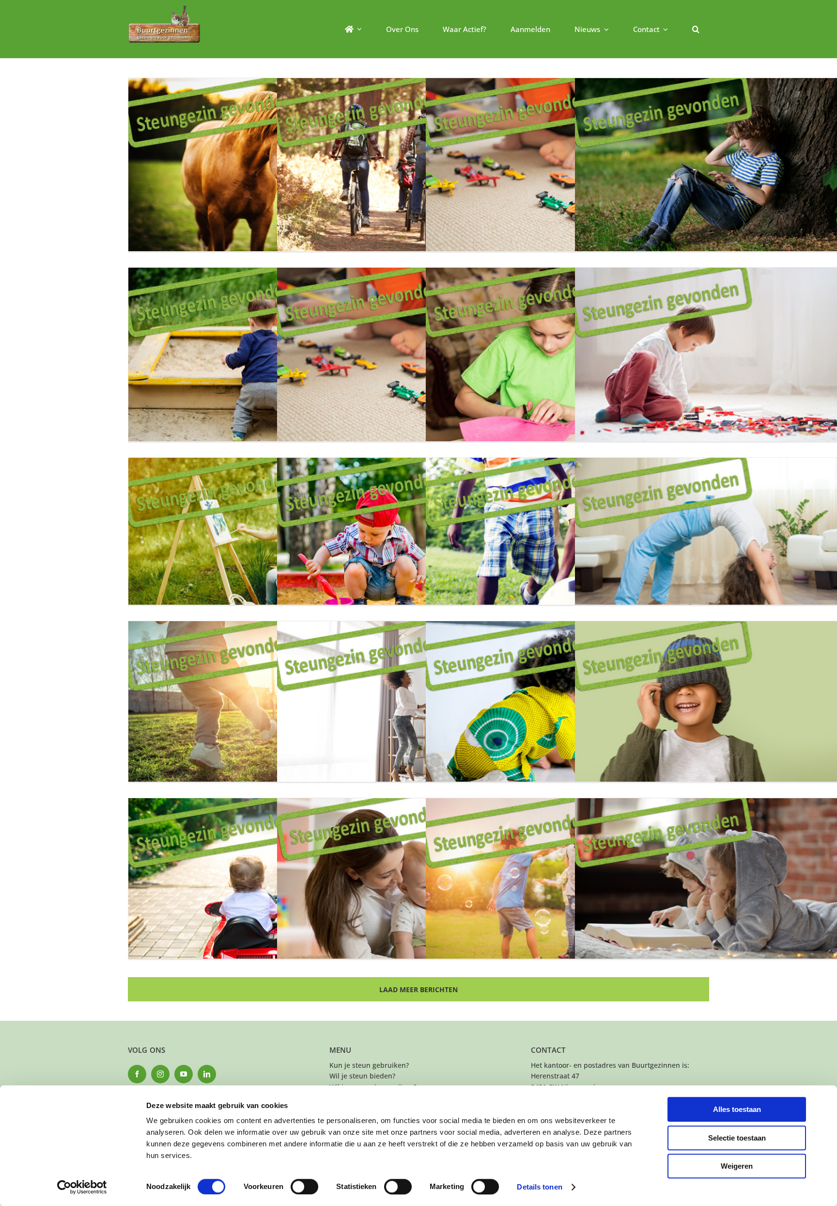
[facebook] (137, 1074)
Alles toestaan (737, 1109)
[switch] (304, 1186)
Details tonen (539, 1187)
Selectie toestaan (737, 1138)
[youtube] (183, 1074)
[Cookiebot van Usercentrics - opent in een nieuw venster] (82, 1187)
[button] (695, 29)
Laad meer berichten (418, 989)
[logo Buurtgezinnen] (164, 8)
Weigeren (737, 1166)
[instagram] (160, 1074)
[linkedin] (207, 1074)
